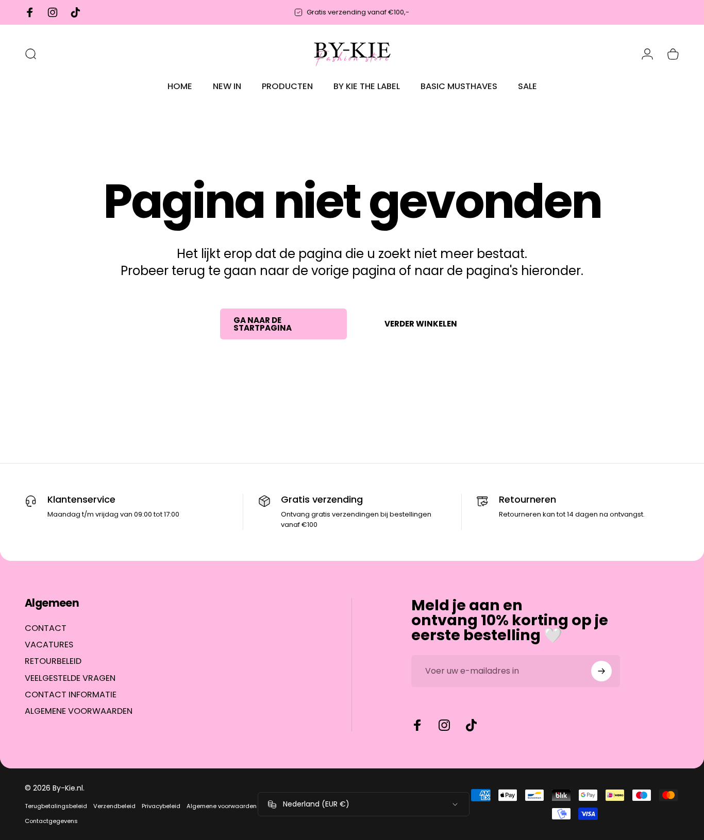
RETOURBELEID (53, 662)
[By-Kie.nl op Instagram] (444, 725)
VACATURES (49, 645)
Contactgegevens (51, 821)
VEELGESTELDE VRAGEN (70, 678)
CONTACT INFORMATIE (70, 695)
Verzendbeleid (114, 806)
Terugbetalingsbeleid (56, 806)
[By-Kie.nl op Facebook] (417, 725)
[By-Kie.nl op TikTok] (471, 725)
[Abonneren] (601, 671)
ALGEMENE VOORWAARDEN (78, 712)
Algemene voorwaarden (222, 806)
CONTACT (45, 628)
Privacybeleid (161, 806)
